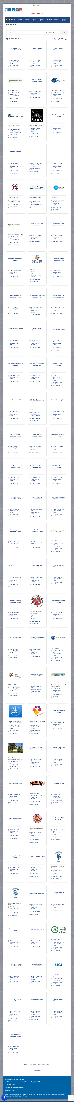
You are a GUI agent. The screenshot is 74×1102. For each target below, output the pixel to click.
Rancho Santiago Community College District (15, 758)
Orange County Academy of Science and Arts (58, 685)
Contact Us (56, 19)
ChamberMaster (16, 1096)
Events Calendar (29, 1062)
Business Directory (13, 1062)
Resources (49, 19)
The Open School (55, 939)
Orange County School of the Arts (37, 722)
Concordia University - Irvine (15, 234)
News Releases (21, 1062)
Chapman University (13, 197)
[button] (7, 38)
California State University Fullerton (14, 126)
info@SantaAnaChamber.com (15, 1087)
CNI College (54, 197)
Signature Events (42, 20)
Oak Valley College (13, 685)
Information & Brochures (35, 1064)
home (7, 19)
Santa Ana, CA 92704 (23, 1082)
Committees (27, 19)
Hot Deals (36, 1062)
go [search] (64, 32)
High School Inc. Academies (37, 410)
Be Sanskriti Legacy (13, 90)
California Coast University (58, 90)
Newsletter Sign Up (64, 20)
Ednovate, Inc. (33, 269)
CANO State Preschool (36, 125)
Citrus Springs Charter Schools (35, 198)
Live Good (53, 540)
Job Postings (61, 1062)
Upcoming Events (20, 20)
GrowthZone (61, 1094)
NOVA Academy (55, 648)
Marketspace (55, 1062)
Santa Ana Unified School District (36, 829)
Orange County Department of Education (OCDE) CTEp (15, 722)
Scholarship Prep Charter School (57, 867)
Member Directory (35, 20)
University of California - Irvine (57, 975)
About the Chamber (12, 20)
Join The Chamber (46, 1064)
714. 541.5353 (10, 1085)
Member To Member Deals (45, 1062)
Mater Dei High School (35, 611)
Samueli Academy (34, 793)
